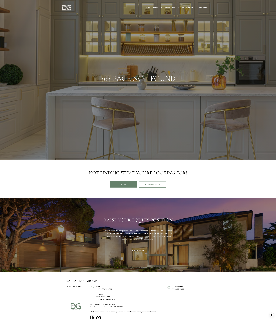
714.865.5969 (178, 289)
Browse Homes (152, 184)
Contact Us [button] (138, 250)
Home (123, 184)
